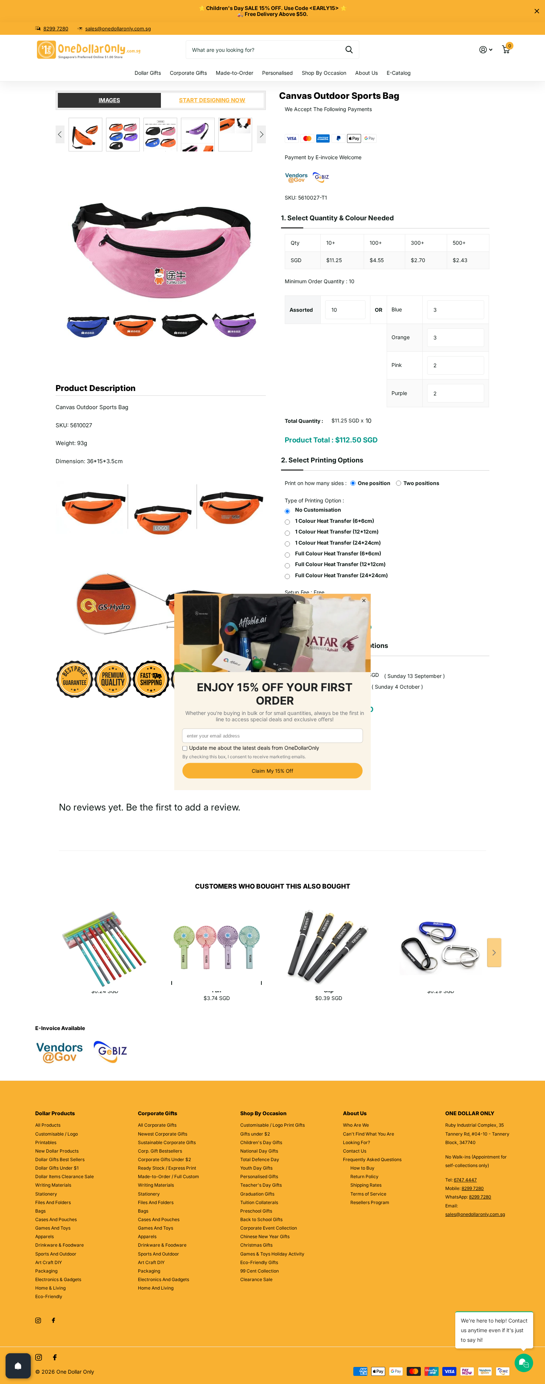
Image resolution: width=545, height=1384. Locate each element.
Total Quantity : (304, 421)
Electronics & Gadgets (58, 1279)
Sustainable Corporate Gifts (167, 1142)
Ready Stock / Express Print (167, 1168)
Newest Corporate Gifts (162, 1134)
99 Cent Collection (259, 1271)
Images (109, 100)
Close (537, 11)
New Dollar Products (57, 1151)
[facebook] (53, 1320)
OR (378, 310)
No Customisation (318, 510)
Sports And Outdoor (55, 1254)
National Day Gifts (259, 1151)
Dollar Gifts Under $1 (57, 1168)
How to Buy (362, 1168)
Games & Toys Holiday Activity (272, 1254)
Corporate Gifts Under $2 (164, 1159)
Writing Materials (53, 1185)
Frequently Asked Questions (372, 1159)
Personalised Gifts (259, 1176)
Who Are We (356, 1125)
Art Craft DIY (48, 1262)
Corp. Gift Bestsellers (160, 1151)
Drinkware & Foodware (59, 1245)
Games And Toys (52, 1228)
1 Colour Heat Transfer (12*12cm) (337, 531)
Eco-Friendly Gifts (259, 1262)
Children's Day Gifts (261, 1142)
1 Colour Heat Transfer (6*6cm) (334, 521)
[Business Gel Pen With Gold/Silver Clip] (328, 939)
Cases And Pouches (56, 1219)
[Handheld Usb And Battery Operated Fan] (216, 939)
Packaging (46, 1271)
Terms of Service (368, 1194)
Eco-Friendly (48, 1296)
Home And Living (156, 1288)
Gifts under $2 (255, 1134)
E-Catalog (399, 73)
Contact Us (354, 1151)
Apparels (44, 1236)
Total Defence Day (259, 1159)
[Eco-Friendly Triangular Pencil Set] (104, 939)
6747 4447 (465, 1180)
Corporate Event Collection (268, 1228)
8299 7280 (55, 28)
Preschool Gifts (256, 1211)
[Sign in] (486, 49)
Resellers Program (369, 1202)
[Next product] (494, 952)
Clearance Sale (256, 1279)
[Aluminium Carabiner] (440, 939)
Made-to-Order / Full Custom (168, 1176)
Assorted (301, 310)
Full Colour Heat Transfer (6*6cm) (338, 553)
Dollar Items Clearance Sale (64, 1176)
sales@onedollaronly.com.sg (118, 28)
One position (374, 483)
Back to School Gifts (261, 1219)
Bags (40, 1211)
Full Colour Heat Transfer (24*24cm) (341, 575)
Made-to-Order (234, 73)
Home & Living (50, 1288)
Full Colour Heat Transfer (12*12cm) (340, 564)
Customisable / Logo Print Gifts (272, 1125)
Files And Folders (53, 1202)
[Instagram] (38, 1320)
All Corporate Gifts (157, 1125)
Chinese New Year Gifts (265, 1236)
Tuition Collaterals (259, 1202)
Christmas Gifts (256, 1245)
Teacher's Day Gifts (261, 1185)
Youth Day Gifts (256, 1168)
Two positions (421, 483)
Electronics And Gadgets (163, 1279)
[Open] (18, 1365)
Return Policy (364, 1176)
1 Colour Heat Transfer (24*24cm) (338, 542)
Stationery (46, 1194)
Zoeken (349, 49)
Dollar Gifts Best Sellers (60, 1159)
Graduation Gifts (257, 1194)
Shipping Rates (366, 1185)
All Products (47, 1125)
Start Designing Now (212, 100)
